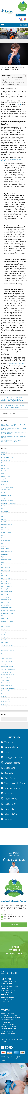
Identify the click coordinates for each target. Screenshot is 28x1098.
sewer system (5, 632)
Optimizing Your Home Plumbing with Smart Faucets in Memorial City (13, 424)
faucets (3, 506)
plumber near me (6, 567)
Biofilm (3, 465)
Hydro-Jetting (5, 527)
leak (2, 535)
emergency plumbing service (9, 503)
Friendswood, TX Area (9, 1015)
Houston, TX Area (7, 1020)
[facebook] (21, 25)
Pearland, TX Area (7, 1031)
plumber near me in (7, 570)
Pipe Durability (5, 554)
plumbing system (6, 602)
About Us (4, 995)
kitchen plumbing (6, 532)
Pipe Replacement (6, 559)
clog (2, 473)
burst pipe (4, 471)
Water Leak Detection (7, 691)
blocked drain (5, 468)
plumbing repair (5, 594)
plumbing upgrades (6, 608)
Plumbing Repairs (6, 597)
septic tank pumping (7, 621)
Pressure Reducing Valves (8, 610)
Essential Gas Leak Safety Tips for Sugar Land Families (13, 436)
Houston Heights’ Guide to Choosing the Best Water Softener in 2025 (13, 432)
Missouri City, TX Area (9, 1029)
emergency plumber (7, 498)
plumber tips (4, 573)
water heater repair (6, 685)
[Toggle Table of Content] (23, 75)
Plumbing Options (6, 589)
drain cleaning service (7, 487)
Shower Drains (5, 634)
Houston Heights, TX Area (10, 1017)
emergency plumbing (7, 500)
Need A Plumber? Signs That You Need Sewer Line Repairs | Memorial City (13, 406)
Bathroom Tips (5, 460)
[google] (26, 25)
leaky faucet (4, 538)
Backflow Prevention (7, 455)
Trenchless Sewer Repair (8, 661)
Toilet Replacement (6, 658)
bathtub (3, 463)
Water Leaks (4, 693)
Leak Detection (6, 999)
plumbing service (6, 599)
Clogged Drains (5, 476)
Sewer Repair (5, 629)
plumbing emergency (7, 581)
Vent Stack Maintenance (8, 669)
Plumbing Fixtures (6, 583)
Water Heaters (6, 984)
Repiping (3, 616)
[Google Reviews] (22, 20)
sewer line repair (6, 626)
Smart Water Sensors (7, 640)
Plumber (3, 565)
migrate (3, 546)
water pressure (5, 701)
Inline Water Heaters (7, 530)
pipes (2, 562)
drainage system (5, 490)
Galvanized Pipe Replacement (9, 514)
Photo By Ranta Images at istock (17, 77)
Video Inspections (7, 997)
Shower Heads (5, 637)
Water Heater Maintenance (9, 683)
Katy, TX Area (5, 1022)
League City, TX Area (8, 1024)
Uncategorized (5, 664)
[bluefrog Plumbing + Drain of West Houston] (7, 11)
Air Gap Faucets (5, 452)
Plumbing (4, 575)
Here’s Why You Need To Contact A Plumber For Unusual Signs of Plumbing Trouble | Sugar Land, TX (12, 399)
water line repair (5, 699)
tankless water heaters (7, 650)
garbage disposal (6, 516)
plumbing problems (6, 591)
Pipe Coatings (5, 549)
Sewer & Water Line (8, 990)
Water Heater (5, 680)
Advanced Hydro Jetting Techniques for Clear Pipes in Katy (13, 428)
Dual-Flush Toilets (6, 495)
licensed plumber (6, 540)
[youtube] (24, 25)
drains (3, 492)
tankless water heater (7, 648)
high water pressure (6, 524)
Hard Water (4, 522)
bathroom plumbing (7, 457)
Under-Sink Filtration (7, 666)
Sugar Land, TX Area (8, 1033)
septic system (5, 618)
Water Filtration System (7, 675)
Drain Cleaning (5, 484)
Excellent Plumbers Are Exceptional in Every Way (13, 80)
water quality (4, 704)
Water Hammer (5, 677)
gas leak (3, 519)
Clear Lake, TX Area (8, 1013)
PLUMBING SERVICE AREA (9, 982)
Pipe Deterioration (6, 551)
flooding (3, 508)
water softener (5, 707)
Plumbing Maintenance (7, 586)
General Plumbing (8, 993)
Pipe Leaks (4, 557)
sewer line (4, 624)
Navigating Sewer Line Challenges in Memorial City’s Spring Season (11, 440)
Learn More (14, 925)
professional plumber (7, 613)
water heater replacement (8, 688)
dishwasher (4, 481)
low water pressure (6, 543)
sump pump (4, 642)
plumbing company (6, 578)
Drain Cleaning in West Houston (9, 987)
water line (4, 696)
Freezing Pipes (5, 511)
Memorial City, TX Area (9, 1027)
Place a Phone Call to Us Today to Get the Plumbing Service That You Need (13, 83)
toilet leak (4, 656)
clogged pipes (5, 479)
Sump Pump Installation (8, 645)
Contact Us (5, 1002)
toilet (2, 653)
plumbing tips (5, 605)
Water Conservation (6, 672)
